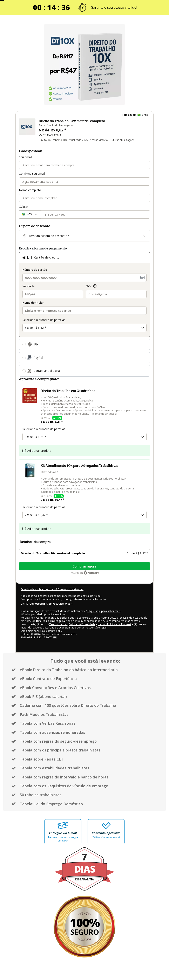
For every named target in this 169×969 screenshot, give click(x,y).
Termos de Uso (58, 624)
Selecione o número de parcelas (43, 320)
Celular (23, 206)
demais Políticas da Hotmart (114, 624)
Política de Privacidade (82, 624)
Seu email (25, 157)
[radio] (24, 257)
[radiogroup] (84, 314)
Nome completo (30, 190)
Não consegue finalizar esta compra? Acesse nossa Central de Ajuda (61, 596)
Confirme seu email (32, 174)
